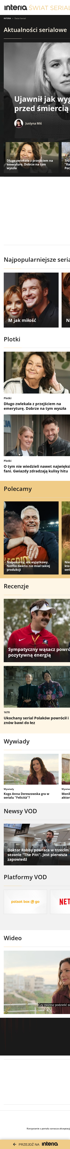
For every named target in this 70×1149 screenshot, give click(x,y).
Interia (7, 18)
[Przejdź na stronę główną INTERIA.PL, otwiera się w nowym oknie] (15, 7)
